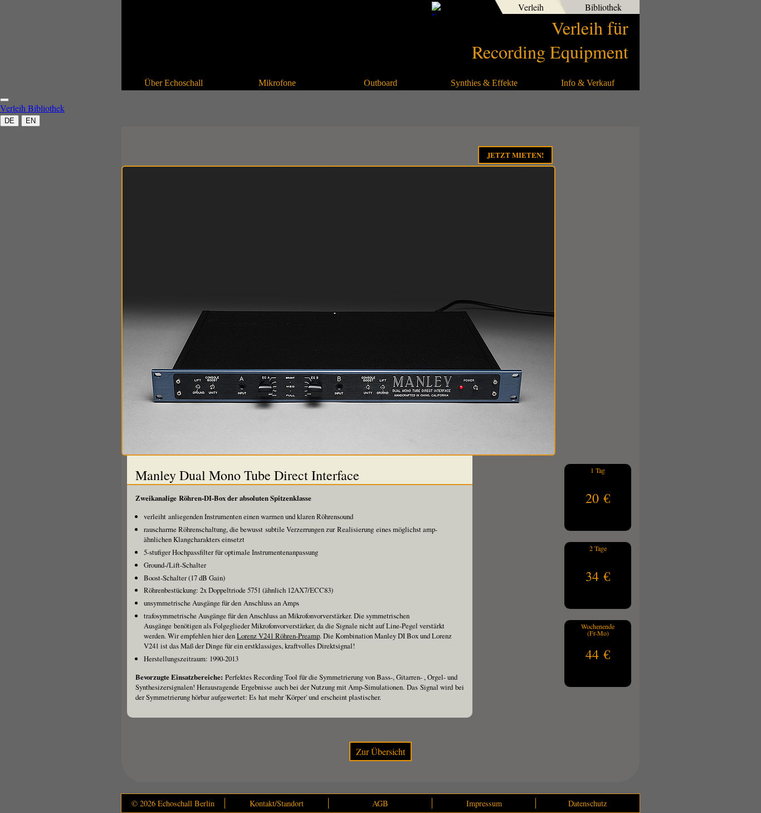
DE (9, 121)
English (478, 8)
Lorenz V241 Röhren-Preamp (278, 636)
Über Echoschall (173, 83)
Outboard (380, 83)
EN (31, 121)
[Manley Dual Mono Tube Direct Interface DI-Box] (338, 452)
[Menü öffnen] (4, 99)
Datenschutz (587, 803)
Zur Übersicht (380, 751)
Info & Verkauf (587, 83)
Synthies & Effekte (484, 83)
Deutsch (459, 8)
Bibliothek (603, 7)
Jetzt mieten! (515, 155)
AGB (380, 803)
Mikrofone (277, 83)
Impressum (484, 803)
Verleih (531, 7)
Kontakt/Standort (277, 803)
